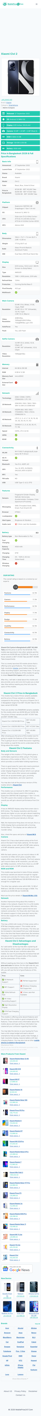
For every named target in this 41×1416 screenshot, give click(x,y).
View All (37, 1324)
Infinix (7, 1365)
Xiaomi (22, 1054)
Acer (7, 1328)
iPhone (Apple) (20, 1366)
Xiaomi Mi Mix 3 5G (30, 896)
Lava (7, 1374)
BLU (33, 1337)
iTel (33, 1365)
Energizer (20, 1347)
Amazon (7, 1333)
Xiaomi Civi (17, 785)
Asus (20, 1333)
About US (8, 1391)
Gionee (34, 1351)
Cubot (33, 1342)
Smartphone (13, 105)
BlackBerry (7, 1337)
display (15, 668)
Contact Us (20, 1395)
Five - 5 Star (20, 1351)
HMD (20, 1356)
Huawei (34, 1360)
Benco (33, 1333)
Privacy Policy (20, 1391)
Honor (34, 1356)
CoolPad (20, 1342)
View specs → (15, 1063)
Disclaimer (32, 1391)
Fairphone (7, 1351)
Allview (34, 1328)
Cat (7, 1342)
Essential (33, 1347)
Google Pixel (7, 1356)
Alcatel (20, 1328)
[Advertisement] (20, 29)
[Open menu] (36, 4)
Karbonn (34, 1370)
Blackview (20, 1337)
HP (7, 1360)
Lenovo (20, 1374)
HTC (20, 1360)
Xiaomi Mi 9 (31, 834)
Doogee (7, 1347)
